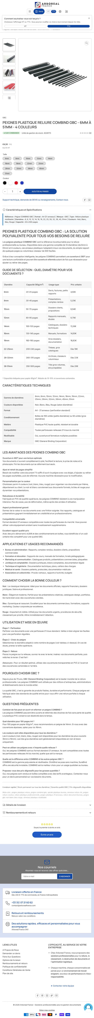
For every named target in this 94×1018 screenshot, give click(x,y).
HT (49, 11)
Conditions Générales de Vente (16, 970)
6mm (7, 158)
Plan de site (8, 973)
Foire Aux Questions (11, 957)
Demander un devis (11, 953)
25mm (40, 163)
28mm (7, 168)
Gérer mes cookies (47, 1010)
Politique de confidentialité (15, 967)
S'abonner (64, 876)
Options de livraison (11, 960)
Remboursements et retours (15, 963)
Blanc (10, 183)
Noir (5, 183)
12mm (39, 158)
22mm (29, 163)
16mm (7, 163)
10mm (28, 158)
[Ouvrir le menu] (29, 11)
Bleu (22, 183)
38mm (30, 168)
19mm (18, 163)
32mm (18, 168)
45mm (41, 168)
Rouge (16, 183)
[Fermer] (89, 18)
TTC (54, 11)
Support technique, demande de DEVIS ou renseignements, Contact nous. (35, 200)
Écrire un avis (47, 834)
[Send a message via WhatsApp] (88, 1007)
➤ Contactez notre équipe (62, 986)
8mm (17, 158)
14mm (50, 158)
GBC (4, 117)
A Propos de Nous (11, 950)
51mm (7, 173)
